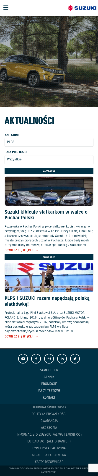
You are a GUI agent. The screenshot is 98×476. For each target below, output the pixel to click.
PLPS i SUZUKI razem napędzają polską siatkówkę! (47, 301)
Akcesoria (49, 428)
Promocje (49, 384)
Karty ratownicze (49, 462)
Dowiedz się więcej (19, 250)
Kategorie (12, 135)
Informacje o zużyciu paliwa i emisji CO (49, 434)
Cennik (49, 377)
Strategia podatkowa (49, 455)
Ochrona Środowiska (49, 407)
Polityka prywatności (49, 414)
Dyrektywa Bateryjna (49, 448)
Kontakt (49, 397)
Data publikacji (16, 152)
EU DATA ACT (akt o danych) (49, 441)
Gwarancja (49, 421)
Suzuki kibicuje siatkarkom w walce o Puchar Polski (46, 215)
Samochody (49, 370)
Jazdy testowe (49, 391)
